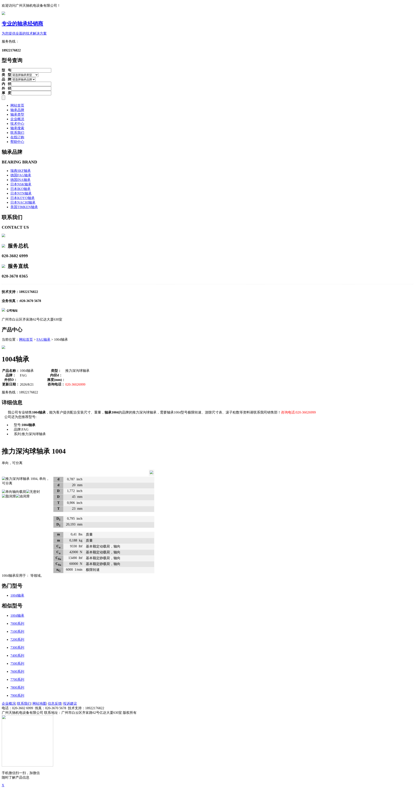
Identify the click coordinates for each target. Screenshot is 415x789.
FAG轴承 (43, 339)
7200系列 (17, 639)
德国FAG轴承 (20, 175)
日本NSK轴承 (20, 184)
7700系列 (17, 679)
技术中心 (17, 123)
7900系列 (17, 695)
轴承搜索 (17, 128)
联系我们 (17, 132)
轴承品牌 (17, 110)
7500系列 (17, 663)
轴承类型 (17, 114)
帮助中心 (17, 142)
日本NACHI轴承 (22, 202)
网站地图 (39, 703)
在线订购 (17, 137)
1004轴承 (17, 595)
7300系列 (17, 647)
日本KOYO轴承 (22, 198)
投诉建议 (70, 703)
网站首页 (17, 105)
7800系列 (17, 687)
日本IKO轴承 (20, 189)
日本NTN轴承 (21, 193)
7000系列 (17, 623)
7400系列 (17, 655)
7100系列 (17, 631)
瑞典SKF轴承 (20, 170)
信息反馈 (55, 703)
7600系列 (17, 671)
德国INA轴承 (20, 180)
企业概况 (17, 119)
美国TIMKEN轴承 (24, 207)
